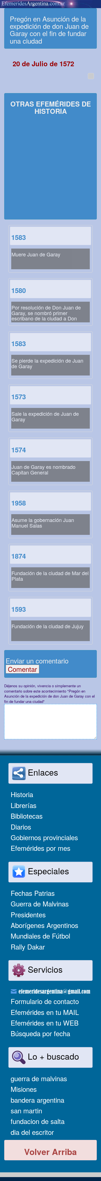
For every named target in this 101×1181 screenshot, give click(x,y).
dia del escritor (32, 1132)
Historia (22, 794)
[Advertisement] (50, 167)
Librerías (23, 805)
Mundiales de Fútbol (40, 936)
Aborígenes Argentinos (44, 925)
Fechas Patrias (33, 893)
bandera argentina (37, 1100)
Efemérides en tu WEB (45, 1023)
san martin (26, 1110)
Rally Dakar (28, 946)
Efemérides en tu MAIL (45, 1012)
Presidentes (28, 914)
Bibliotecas (27, 816)
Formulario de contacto (45, 1001)
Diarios (21, 827)
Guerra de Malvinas (40, 903)
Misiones (24, 1089)
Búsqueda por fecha (40, 1033)
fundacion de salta (38, 1121)
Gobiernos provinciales (44, 837)
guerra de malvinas (39, 1078)
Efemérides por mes (40, 848)
